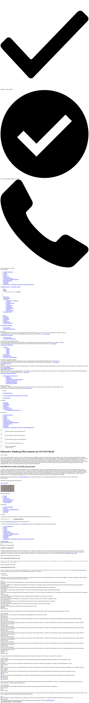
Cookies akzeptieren (17, 701)
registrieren (15, 300)
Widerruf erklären (10, 310)
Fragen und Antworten (8, 499)
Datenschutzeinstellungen (6, 701)
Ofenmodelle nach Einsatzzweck (10, 375)
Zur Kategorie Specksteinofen (7, 368)
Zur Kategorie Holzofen (6, 363)
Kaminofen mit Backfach (11, 380)
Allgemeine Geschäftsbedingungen (11, 279)
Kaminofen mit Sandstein (11, 383)
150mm (7, 353)
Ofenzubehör (6, 405)
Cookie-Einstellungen (8, 272)
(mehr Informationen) (50, 700)
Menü (4, 289)
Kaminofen (5, 402)
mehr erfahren (47, 334)
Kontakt (5, 273)
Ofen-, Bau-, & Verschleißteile (10, 357)
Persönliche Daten (10, 303)
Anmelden (8, 300)
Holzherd (8, 377)
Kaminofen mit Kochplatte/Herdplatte (14, 379)
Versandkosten (25, 524)
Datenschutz (6, 282)
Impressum (5, 283)
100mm (7, 348)
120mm (7, 351)
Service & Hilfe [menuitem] (17, 277)
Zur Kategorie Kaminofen (6, 325)
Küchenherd (6, 404)
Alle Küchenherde (7, 337)
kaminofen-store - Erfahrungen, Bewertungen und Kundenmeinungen (18, 284)
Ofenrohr (5, 347)
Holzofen (5, 406)
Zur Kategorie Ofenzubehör (7, 345)
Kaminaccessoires (7, 356)
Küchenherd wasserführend (9, 338)
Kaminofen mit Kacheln (11, 382)
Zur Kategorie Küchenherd (6, 335)
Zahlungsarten (6, 277)
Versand (5, 275)
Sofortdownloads (10, 308)
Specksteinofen (6, 407)
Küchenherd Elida (24, 477)
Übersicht (8, 302)
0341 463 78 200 (4, 483)
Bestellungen (9, 307)
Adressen (8, 304)
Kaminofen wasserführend (9, 329)
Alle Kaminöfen (6, 327)
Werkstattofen (9, 378)
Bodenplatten (6, 354)
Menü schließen (6, 298)
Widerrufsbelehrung (7, 280)
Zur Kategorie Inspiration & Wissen (8, 373)
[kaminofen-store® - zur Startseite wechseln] (11, 286)
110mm (7, 349)
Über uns (5, 274)
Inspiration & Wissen (8, 409)
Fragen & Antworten (7, 278)
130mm (7, 352)
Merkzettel (8, 309)
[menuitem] (45, 272)
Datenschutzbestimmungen (12, 521)
